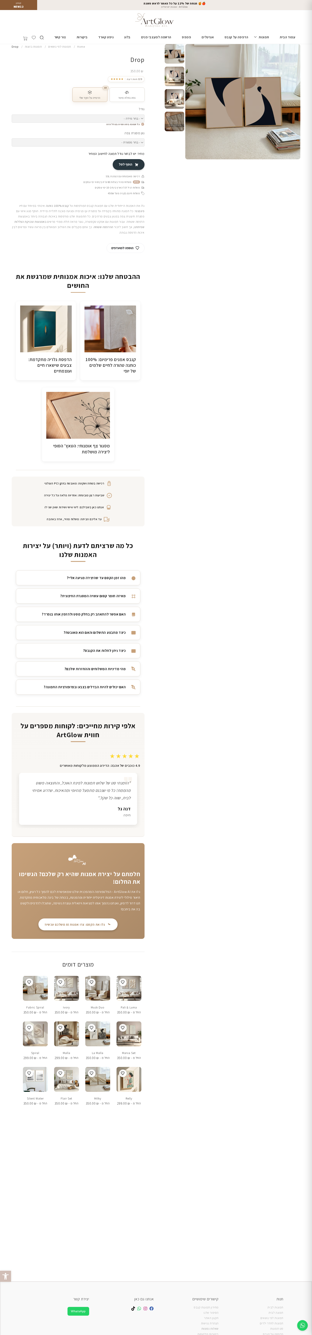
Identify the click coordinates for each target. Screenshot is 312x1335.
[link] (126, 79)
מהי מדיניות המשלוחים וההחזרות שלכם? (95, 669)
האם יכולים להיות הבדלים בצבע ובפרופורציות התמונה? (85, 687)
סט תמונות (276, 1329)
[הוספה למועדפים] (123, 982)
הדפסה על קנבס (236, 37)
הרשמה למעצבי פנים (156, 37)
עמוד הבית (287, 37)
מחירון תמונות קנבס (206, 1307)
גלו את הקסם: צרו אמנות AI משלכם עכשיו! (75, 924)
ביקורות (82, 37)
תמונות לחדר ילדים (271, 1323)
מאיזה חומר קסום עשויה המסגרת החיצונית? (93, 596)
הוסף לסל (125, 164)
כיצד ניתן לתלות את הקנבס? (104, 650)
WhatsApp (78, 1311)
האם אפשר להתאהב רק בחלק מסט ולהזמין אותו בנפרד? (84, 614)
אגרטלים (208, 37)
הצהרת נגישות (210, 1323)
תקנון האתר (211, 1318)
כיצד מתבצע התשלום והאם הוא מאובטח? (95, 632)
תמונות (264, 37)
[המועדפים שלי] (34, 38)
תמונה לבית (275, 1313)
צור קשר (60, 37)
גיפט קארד (106, 37)
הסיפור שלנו (211, 1313)
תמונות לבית (275, 1307)
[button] (5, 1276)
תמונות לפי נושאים (271, 1318)
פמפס (186, 37)
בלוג (127, 37)
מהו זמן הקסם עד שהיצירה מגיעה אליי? (96, 577)
